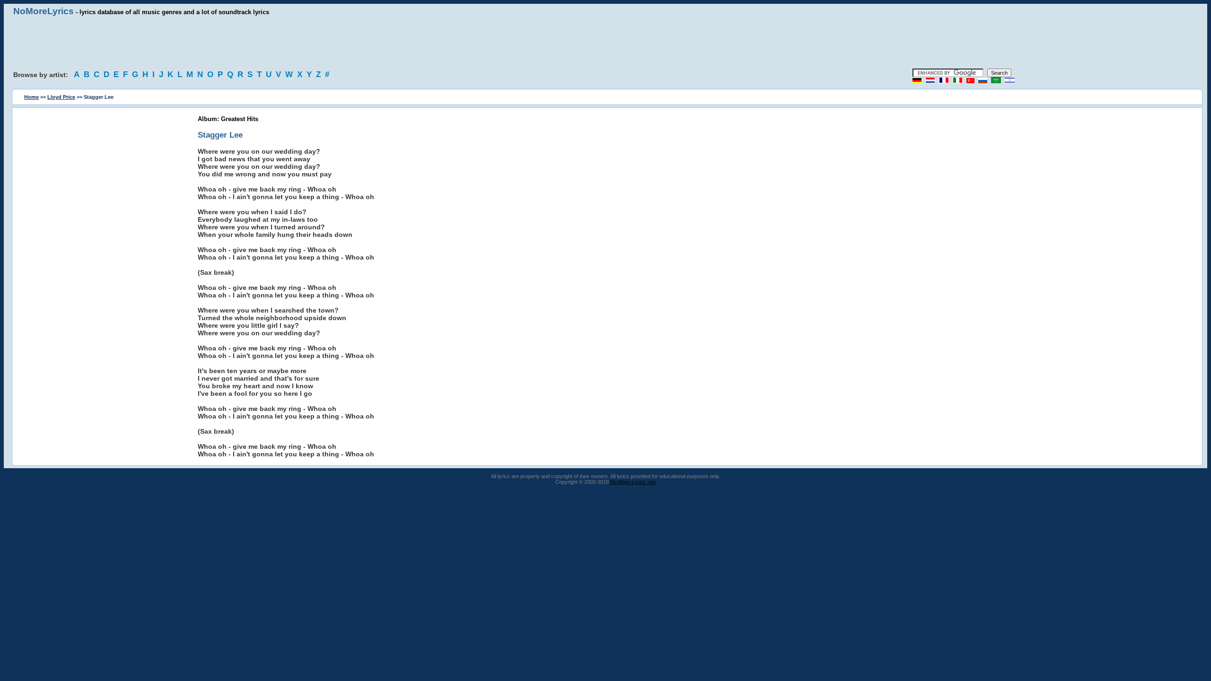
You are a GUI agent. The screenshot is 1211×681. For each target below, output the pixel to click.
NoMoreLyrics (43, 11)
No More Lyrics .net (633, 482)
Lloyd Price (61, 97)
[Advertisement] (605, 42)
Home (31, 97)
